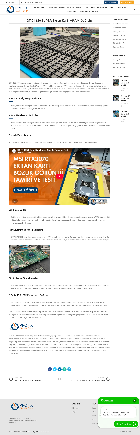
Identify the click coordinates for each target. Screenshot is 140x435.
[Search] (134, 10)
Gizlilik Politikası (125, 432)
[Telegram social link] (69, 369)
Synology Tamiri (118, 47)
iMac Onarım (96, 423)
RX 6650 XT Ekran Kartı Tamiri (125, 83)
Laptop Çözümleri (119, 35)
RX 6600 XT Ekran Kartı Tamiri (125, 98)
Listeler (59, 378)
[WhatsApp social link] (64, 369)
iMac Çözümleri (118, 32)
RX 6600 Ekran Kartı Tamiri (125, 114)
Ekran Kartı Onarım (119, 28)
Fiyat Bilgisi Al (111, 2)
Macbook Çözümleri (120, 39)
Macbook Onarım (119, 64)
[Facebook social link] (50, 369)
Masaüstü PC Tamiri (120, 43)
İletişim (74, 412)
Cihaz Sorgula (127, 2)
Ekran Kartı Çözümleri (120, 24)
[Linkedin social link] (59, 369)
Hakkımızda (75, 408)
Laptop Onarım (118, 60)
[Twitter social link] (55, 369)
